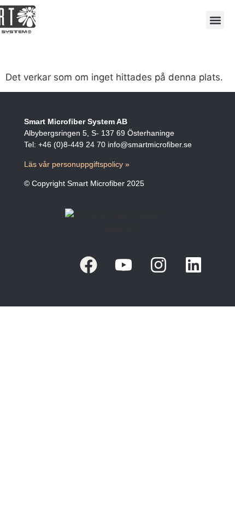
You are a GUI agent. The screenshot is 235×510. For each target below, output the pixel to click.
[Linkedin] (193, 264)
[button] (215, 20)
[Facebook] (88, 264)
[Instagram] (158, 264)
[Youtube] (123, 264)
